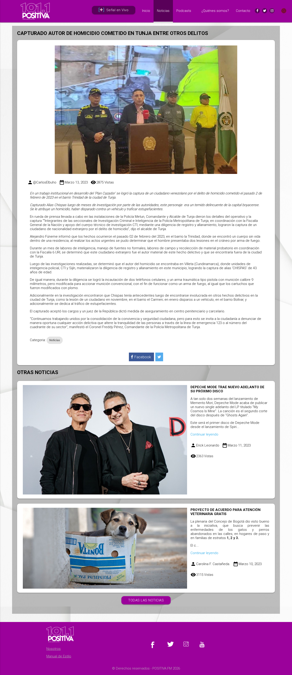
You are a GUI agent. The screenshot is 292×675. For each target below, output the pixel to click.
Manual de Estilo (58, 656)
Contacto (243, 11)
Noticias (163, 11)
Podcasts (183, 11)
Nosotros (53, 649)
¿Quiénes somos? (215, 11)
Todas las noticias (146, 600)
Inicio (146, 11)
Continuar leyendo (204, 434)
